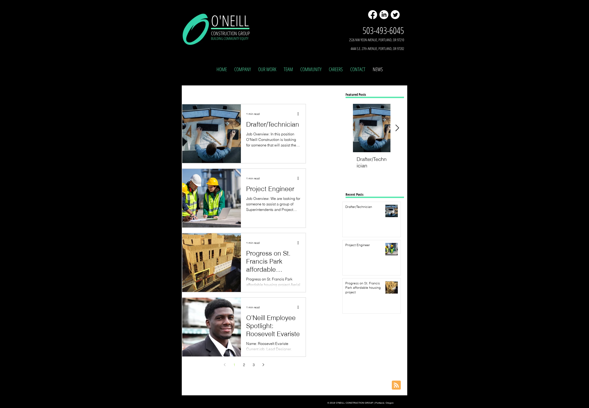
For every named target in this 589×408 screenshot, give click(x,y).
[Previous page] (224, 365)
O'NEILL (230, 20)
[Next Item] (397, 128)
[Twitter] (395, 14)
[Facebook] (372, 14)
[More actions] (299, 114)
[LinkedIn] (383, 14)
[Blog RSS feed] (396, 385)
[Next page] (263, 365)
